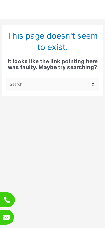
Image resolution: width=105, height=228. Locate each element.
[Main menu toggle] (94, 9)
